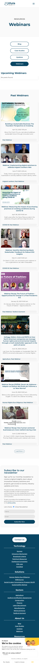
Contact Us (19, 540)
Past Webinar (7, 140)
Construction (19, 600)
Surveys (19, 551)
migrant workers (8, 181)
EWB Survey (19, 580)
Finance (19, 603)
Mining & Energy (19, 611)
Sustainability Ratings (19, 585)
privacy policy (12, 503)
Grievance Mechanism (19, 554)
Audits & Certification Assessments (20, 598)
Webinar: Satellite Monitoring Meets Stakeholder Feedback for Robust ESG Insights (19, 252)
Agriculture (6, 359)
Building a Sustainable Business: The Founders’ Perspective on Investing (19, 125)
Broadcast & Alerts (19, 556)
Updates (19, 629)
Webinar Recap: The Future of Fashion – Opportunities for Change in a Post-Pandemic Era (19, 296)
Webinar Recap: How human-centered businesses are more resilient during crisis (19, 429)
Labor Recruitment (19, 605)
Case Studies (19, 626)
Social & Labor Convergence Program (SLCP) (19, 582)
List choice (8, 507)
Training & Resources (19, 559)
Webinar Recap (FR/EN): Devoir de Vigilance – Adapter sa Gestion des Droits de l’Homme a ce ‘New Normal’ (19, 386)
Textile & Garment (19, 312)
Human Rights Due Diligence (13, 402)
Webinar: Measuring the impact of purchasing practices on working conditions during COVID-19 (19, 209)
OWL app (19, 564)
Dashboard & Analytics (19, 561)
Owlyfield (19, 567)
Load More (19, 451)
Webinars (19, 631)
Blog (19, 623)
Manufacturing (19, 608)
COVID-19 (6, 225)
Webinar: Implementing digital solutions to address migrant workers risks (19, 166)
